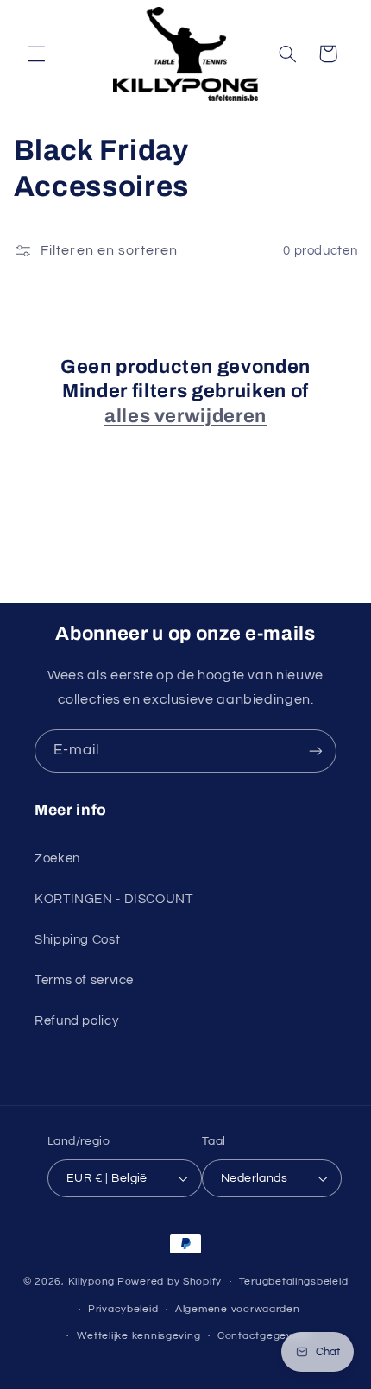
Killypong (92, 1281)
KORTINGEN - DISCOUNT (114, 899)
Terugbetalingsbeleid (294, 1281)
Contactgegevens (264, 1336)
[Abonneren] (316, 750)
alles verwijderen (185, 416)
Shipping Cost (77, 939)
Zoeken (57, 858)
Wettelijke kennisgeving (139, 1336)
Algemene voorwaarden (237, 1309)
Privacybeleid (123, 1309)
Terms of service (84, 980)
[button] (36, 53)
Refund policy (76, 1020)
